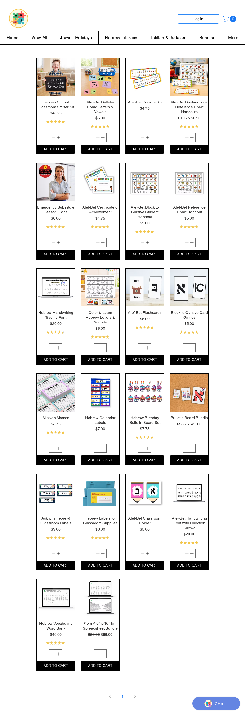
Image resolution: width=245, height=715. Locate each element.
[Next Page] (135, 696)
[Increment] (59, 137)
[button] (230, 19)
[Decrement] (53, 137)
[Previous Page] (110, 696)
